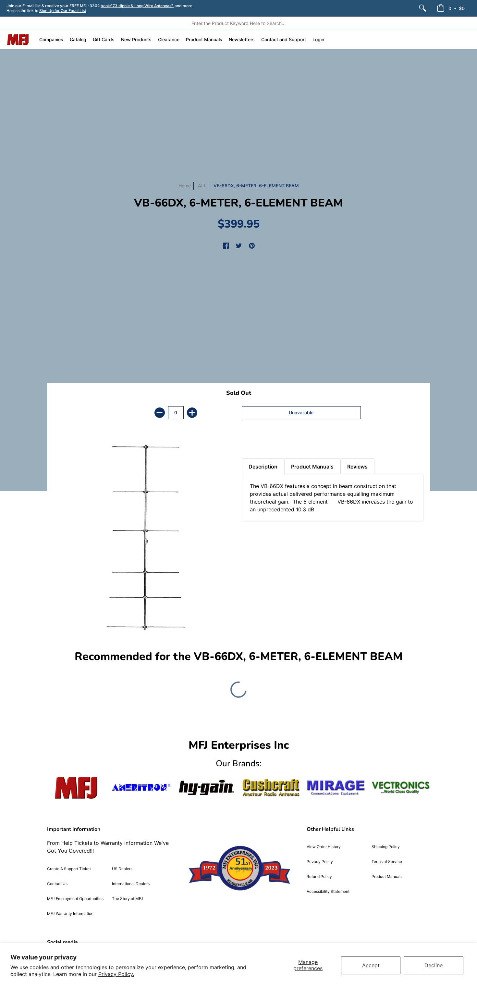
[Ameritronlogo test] (141, 787)
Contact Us (57, 883)
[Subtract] (159, 412)
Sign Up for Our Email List (62, 10)
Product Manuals (387, 876)
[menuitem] (422, 8)
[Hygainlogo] (206, 787)
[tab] (253, 442)
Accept (371, 965)
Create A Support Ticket (69, 868)
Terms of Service (387, 861)
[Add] (192, 412)
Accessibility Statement (328, 891)
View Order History (324, 846)
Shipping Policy (386, 846)
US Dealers (122, 868)
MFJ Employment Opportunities (75, 898)
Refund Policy (319, 876)
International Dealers (131, 883)
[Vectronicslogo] (401, 787)
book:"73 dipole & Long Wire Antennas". (137, 5)
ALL (202, 185)
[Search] (422, 8)
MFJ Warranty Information (70, 913)
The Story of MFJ (127, 898)
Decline (433, 965)
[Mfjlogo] (76, 788)
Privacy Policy (320, 861)
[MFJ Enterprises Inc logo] (18, 39)
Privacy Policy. (116, 974)
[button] (450, 8)
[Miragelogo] (336, 787)
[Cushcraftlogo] (271, 787)
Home (184, 185)
